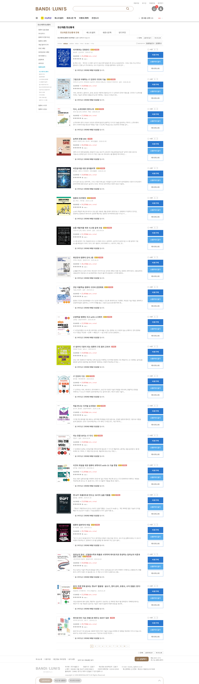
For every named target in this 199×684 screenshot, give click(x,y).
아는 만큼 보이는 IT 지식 (83, 435)
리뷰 (85, 59)
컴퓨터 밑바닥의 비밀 (81, 524)
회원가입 (136, 3)
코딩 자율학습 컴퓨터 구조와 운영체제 (88, 287)
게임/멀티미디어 (43, 45)
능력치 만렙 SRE (80, 138)
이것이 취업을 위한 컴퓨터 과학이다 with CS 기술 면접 (95, 465)
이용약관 (47, 659)
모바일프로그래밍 (43, 52)
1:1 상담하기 (142, 659)
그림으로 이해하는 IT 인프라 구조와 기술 (89, 79)
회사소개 (39, 659)
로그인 (144, 3)
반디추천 (122, 32)
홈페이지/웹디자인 (44, 37)
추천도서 (95, 18)
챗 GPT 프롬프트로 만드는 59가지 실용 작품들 (92, 495)
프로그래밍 (41, 48)
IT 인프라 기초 (79, 376)
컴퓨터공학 (41, 67)
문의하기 (160, 3)
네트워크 (41, 63)
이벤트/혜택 (84, 18)
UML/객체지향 (42, 97)
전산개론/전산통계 (43, 71)
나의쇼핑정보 (160, 8)
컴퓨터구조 (42, 74)
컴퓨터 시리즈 (42, 105)
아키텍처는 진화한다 (81, 49)
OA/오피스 (41, 33)
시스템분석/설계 (43, 82)
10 (124, 646)
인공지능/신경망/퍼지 (44, 89)
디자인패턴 (42, 94)
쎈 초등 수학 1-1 (147, 17)
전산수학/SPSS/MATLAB (45, 87)
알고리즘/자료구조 (43, 84)
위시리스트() (75, 680)
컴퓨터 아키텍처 (79, 198)
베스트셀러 (59, 18)
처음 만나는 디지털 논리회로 (84, 405)
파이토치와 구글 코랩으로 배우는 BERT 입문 (91, 617)
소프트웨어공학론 (43, 79)
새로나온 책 (71, 18)
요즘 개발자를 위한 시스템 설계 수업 (88, 227)
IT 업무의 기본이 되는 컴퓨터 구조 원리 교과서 (92, 346)
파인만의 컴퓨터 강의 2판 (83, 257)
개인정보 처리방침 (59, 659)
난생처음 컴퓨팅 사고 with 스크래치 (88, 317)
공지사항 (72, 659)
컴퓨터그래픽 (42, 41)
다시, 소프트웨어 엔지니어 (84, 109)
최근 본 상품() (60, 680)
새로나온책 (107, 32)
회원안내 (152, 3)
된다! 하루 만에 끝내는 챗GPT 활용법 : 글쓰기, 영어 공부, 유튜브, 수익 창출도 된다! (106, 586)
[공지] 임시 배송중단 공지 (85, 659)
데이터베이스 (42, 56)
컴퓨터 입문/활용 (43, 30)
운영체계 (41, 60)
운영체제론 (42, 76)
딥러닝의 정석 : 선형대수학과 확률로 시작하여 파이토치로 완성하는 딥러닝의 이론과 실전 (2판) (106, 555)
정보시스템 (42, 92)
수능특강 (48, 18)
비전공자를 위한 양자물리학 (84, 168)
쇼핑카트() (46, 680)
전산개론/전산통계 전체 (69, 32)
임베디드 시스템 (43, 100)
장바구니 (154, 8)
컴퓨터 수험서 (42, 109)
